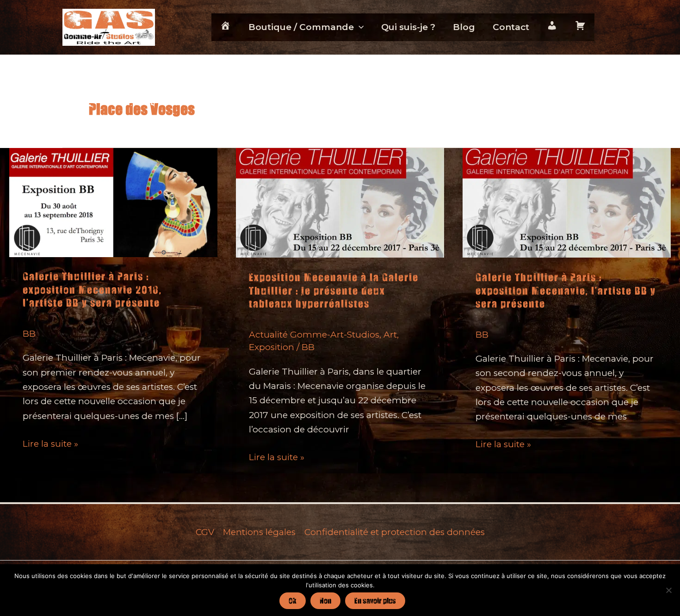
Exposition (271, 347)
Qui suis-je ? (408, 27)
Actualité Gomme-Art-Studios (314, 334)
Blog (464, 27)
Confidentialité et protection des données (394, 532)
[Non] (668, 590)
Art (390, 334)
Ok (293, 600)
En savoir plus (375, 600)
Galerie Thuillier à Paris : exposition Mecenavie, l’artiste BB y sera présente (566, 290)
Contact (511, 27)
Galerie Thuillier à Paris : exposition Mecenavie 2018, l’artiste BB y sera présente (92, 289)
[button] (359, 27)
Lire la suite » (50, 444)
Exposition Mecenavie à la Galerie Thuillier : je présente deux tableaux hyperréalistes (334, 290)
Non (325, 600)
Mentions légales (259, 532)
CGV (205, 532)
